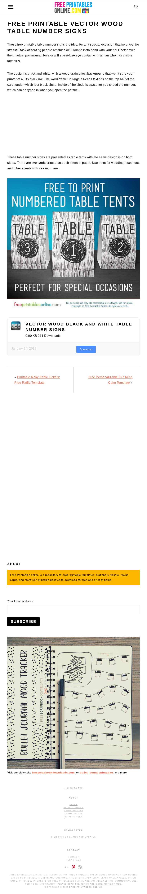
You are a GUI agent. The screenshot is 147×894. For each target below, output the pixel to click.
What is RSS (73, 817)
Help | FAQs (73, 860)
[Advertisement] (73, 127)
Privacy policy (74, 808)
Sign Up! (56, 837)
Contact (73, 857)
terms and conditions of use (101, 884)
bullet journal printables (97, 772)
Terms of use (74, 814)
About (73, 805)
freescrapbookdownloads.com (53, 772)
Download (86, 349)
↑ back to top (73, 788)
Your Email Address (20, 601)
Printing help (73, 811)
